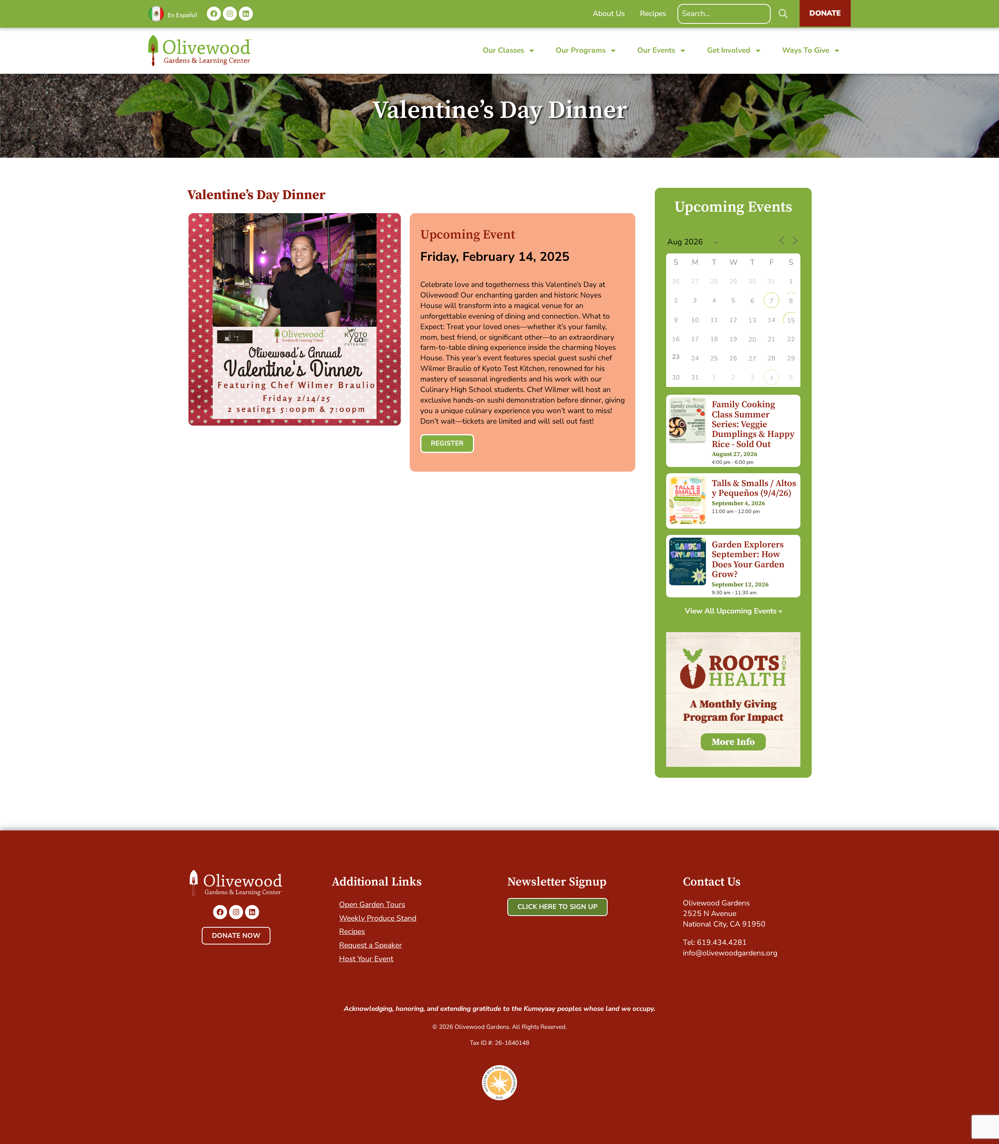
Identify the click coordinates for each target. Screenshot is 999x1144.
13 (752, 320)
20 (752, 339)
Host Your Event (366, 959)
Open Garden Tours (372, 905)
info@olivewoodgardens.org (730, 953)
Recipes (352, 932)
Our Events (656, 50)
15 (791, 320)
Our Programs (581, 50)
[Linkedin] (246, 14)
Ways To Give (805, 50)
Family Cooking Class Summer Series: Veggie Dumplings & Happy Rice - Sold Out (753, 424)
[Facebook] (214, 14)
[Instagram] (230, 14)
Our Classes (503, 50)
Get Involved (728, 50)
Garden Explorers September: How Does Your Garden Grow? (748, 559)
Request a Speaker (370, 945)
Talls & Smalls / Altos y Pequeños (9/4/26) (754, 488)
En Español (182, 15)
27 (752, 359)
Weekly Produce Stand (377, 918)
